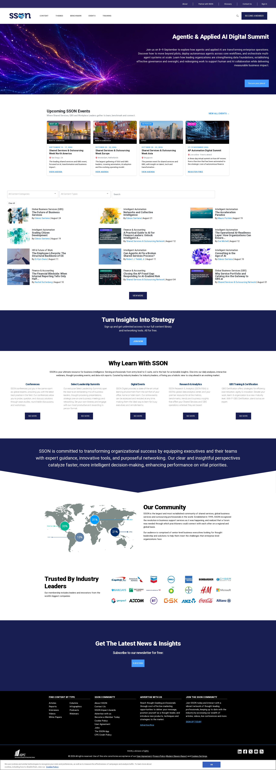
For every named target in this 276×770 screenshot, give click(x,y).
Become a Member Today (107, 717)
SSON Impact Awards (105, 710)
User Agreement (102, 724)
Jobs (97, 727)
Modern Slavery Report (176, 756)
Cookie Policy (101, 720)
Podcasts (74, 710)
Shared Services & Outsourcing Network (145, 241)
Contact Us (247, 4)
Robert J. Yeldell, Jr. (135, 259)
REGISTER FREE (195, 172)
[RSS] (262, 752)
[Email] (256, 752)
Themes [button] (59, 16)
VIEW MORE (138, 295)
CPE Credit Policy (103, 735)
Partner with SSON (206, 4)
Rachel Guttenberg (43, 282)
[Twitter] (251, 752)
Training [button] (106, 16)
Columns (74, 703)
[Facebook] (245, 752)
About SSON (101, 703)
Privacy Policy (159, 756)
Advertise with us (103, 713)
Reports (53, 706)
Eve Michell (223, 241)
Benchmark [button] (76, 16)
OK (211, 765)
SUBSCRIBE (138, 663)
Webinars (74, 713)
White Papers (55, 717)
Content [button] (44, 16)
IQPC (146, 751)
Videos (52, 713)
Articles (52, 703)
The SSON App (102, 731)
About (184, 4)
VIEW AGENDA (55, 172)
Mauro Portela (224, 218)
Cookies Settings (199, 756)
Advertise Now (147, 725)
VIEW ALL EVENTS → (219, 113)
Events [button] (92, 16)
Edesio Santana (42, 218)
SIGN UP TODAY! (193, 722)
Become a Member (254, 16)
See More (32, 416)
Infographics (76, 706)
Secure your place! (256, 83)
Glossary (228, 4)
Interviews (54, 710)
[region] (138, 765)
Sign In (264, 4)
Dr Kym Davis (41, 259)
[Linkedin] (240, 752)
